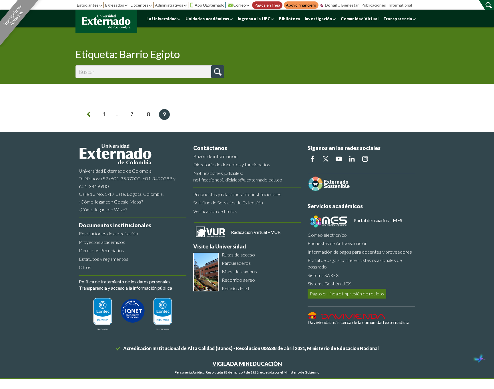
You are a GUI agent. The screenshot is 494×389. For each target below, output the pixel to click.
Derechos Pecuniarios (101, 250)
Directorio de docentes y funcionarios (231, 164)
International (400, 5)
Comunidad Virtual (360, 18)
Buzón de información (215, 156)
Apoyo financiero (301, 5)
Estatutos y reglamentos (103, 259)
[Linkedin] (352, 159)
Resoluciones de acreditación (108, 233)
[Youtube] (339, 159)
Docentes (139, 5)
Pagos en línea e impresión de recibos (347, 293)
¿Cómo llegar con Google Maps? (111, 201)
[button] (217, 71)
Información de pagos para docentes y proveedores (360, 251)
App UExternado (209, 5)
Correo (239, 5)
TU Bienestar (347, 5)
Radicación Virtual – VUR (255, 232)
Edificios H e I (235, 288)
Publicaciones (373, 5)
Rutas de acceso (238, 254)
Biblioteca (289, 18)
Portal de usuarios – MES (378, 220)
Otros (85, 267)
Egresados (114, 5)
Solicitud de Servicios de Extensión (228, 202)
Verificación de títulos (215, 211)
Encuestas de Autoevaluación (338, 243)
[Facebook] (312, 159)
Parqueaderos (236, 263)
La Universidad (161, 18)
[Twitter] (325, 159)
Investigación (318, 18)
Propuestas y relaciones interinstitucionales (237, 194)
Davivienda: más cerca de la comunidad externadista (358, 322)
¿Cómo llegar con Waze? (103, 209)
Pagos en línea (267, 5)
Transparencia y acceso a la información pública (125, 288)
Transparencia (397, 18)
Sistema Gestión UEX (329, 283)
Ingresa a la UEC (254, 18)
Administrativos (169, 5)
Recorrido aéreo (238, 280)
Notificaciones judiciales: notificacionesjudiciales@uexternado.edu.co (237, 176)
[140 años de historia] (479, 359)
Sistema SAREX (323, 275)
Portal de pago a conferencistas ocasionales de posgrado (355, 263)
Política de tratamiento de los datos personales (124, 281)
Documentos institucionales (115, 225)
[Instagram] (365, 159)
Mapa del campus (239, 271)
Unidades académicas (207, 18)
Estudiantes (88, 5)
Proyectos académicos (102, 242)
